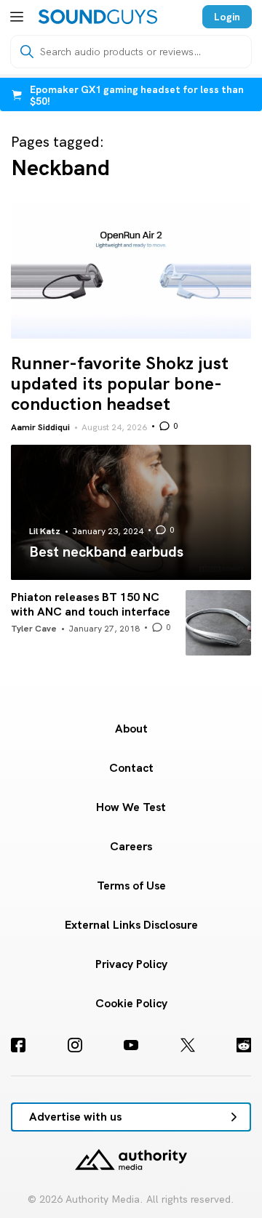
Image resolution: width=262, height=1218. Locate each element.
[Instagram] (75, 1045)
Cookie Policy (131, 1003)
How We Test (131, 807)
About (131, 728)
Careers (131, 846)
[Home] (98, 16)
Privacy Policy (131, 964)
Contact (131, 767)
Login (227, 16)
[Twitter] (187, 1045)
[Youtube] (131, 1045)
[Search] (27, 51)
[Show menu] (16, 16)
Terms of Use (131, 885)
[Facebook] (18, 1045)
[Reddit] (244, 1045)
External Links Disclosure (131, 924)
